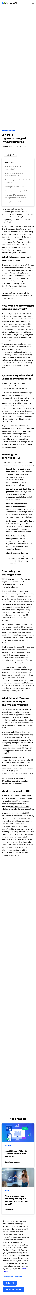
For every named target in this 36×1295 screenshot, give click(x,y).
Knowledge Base (10, 155)
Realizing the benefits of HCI (14, 187)
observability (7, 638)
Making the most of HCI (13, 202)
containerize (6, 360)
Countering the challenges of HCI (16, 191)
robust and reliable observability (21, 816)
